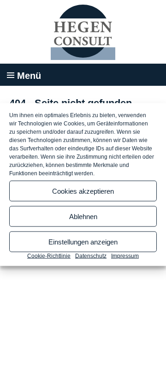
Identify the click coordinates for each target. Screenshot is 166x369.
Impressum (125, 256)
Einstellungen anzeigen (83, 241)
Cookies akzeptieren (83, 191)
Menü (29, 76)
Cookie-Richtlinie (49, 256)
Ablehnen (83, 216)
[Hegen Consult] (83, 32)
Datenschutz (91, 256)
